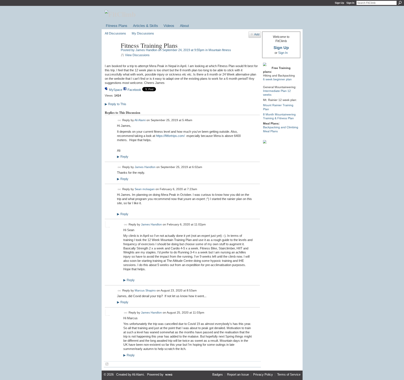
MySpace (115, 89)
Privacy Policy (263, 374)
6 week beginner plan (277, 79)
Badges (217, 374)
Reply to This (115, 104)
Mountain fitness (220, 50)
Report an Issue (238, 374)
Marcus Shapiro (145, 290)
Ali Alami (140, 120)
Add (256, 34)
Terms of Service (288, 374)
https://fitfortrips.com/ (170, 136)
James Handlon (146, 50)
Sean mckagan (145, 189)
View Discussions (137, 55)
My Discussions (143, 33)
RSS (107, 364)
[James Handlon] (111, 53)
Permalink (119, 120)
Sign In (350, 2)
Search (400, 3)
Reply (122, 156)
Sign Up (339, 2)
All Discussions (115, 33)
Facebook (134, 89)
